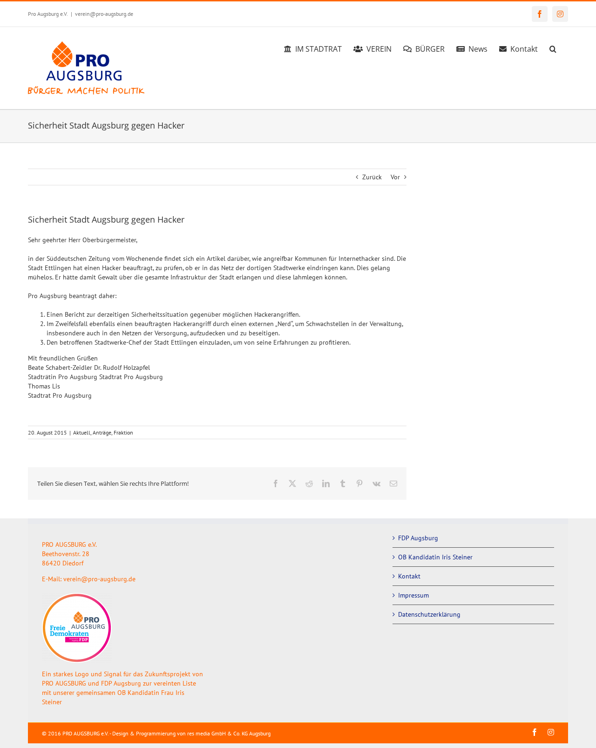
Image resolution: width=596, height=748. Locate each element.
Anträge (102, 432)
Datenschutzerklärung (429, 614)
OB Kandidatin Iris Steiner (435, 557)
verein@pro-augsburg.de (104, 13)
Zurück (372, 177)
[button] (552, 47)
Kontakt (409, 576)
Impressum (413, 595)
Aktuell (81, 432)
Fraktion (123, 432)
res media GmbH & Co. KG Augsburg (229, 733)
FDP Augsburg (418, 538)
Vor (395, 177)
